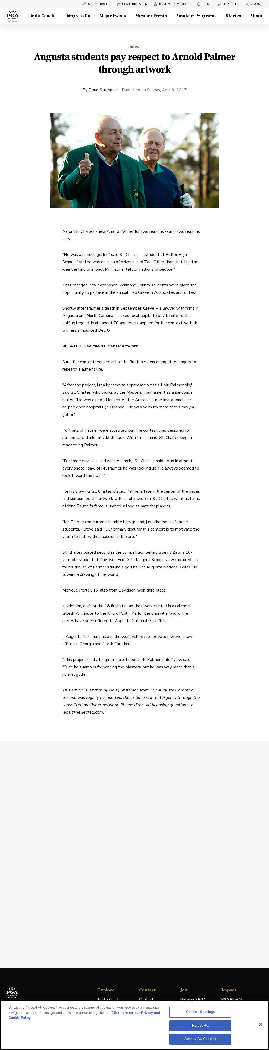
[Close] (260, 1024)
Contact (146, 999)
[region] (134, 1025)
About (256, 15)
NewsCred (72, 705)
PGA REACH (231, 1000)
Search (256, 4)
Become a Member (175, 4)
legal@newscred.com (82, 712)
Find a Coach (41, 15)
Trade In (228, 4)
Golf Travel (99, 4)
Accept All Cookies (200, 1039)
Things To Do (77, 15)
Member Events (151, 15)
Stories (233, 15)
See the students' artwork (111, 346)
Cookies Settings (200, 1011)
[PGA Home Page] (12, 16)
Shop (204, 4)
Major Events (113, 15)
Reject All (200, 1025)
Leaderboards (134, 4)
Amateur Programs (196, 15)
